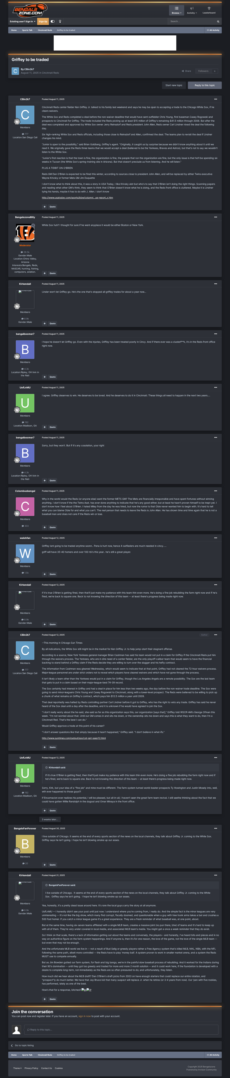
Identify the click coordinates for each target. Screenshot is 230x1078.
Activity (191, 13)
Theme (16, 1068)
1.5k (26, 572)
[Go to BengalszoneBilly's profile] (25, 233)
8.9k (26, 318)
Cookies (59, 1068)
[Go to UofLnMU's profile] (25, 403)
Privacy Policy (31, 1068)
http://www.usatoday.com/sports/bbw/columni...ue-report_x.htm (77, 197)
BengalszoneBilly (25, 217)
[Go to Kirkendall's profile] (25, 299)
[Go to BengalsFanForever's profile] (25, 844)
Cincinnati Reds (50, 72)
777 (26, 134)
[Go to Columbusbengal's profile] (25, 506)
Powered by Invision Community (201, 1069)
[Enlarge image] (84, 989)
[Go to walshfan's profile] (25, 553)
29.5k (26, 252)
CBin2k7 (29, 69)
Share (187, 71)
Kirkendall (25, 283)
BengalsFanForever (25, 828)
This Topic (205, 21)
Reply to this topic (205, 85)
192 (26, 422)
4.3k (26, 368)
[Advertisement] (115, 43)
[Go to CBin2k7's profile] (15, 71)
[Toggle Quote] (46, 767)
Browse (175, 13)
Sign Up (43, 21)
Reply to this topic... (41, 1029)
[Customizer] (52, 21)
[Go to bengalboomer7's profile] (25, 349)
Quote (53, 206)
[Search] (218, 21)
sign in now (84, 1016)
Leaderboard (209, 12)
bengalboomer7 (25, 333)
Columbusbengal (25, 490)
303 (26, 526)
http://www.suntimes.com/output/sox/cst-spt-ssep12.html (74, 738)
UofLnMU (25, 387)
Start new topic (174, 85)
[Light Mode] (59, 21)
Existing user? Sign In (22, 21)
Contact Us (46, 1068)
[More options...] (215, 99)
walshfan (25, 537)
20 (26, 863)
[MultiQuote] (44, 206)
